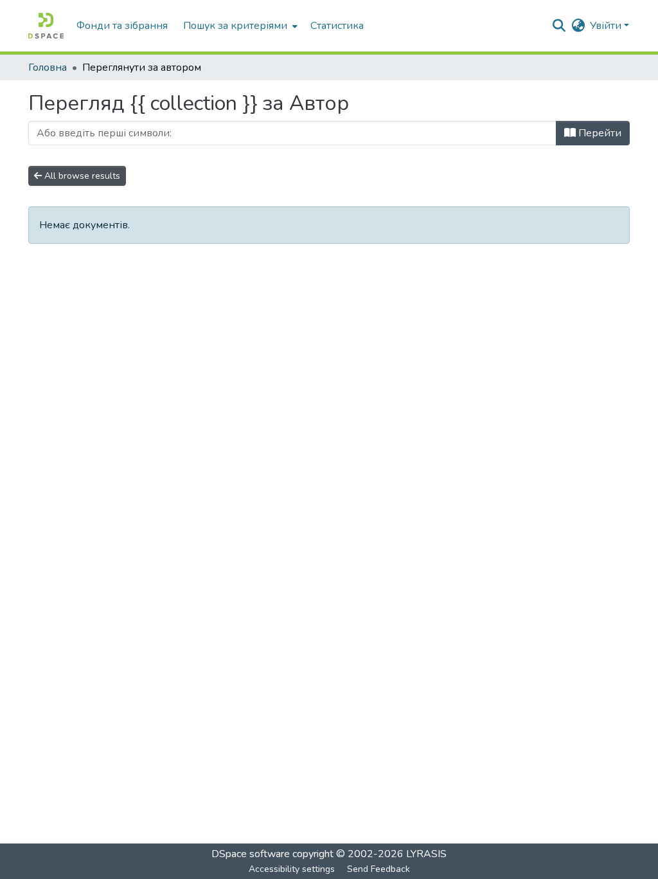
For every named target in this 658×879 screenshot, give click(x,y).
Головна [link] (47, 67)
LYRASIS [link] (426, 854)
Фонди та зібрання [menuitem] (122, 26)
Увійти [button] (607, 26)
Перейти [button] (598, 133)
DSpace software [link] (250, 854)
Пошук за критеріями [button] (235, 26)
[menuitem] (239, 25)
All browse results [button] (81, 176)
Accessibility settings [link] (292, 869)
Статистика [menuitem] (337, 26)
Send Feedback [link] (378, 869)
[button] (46, 26)
